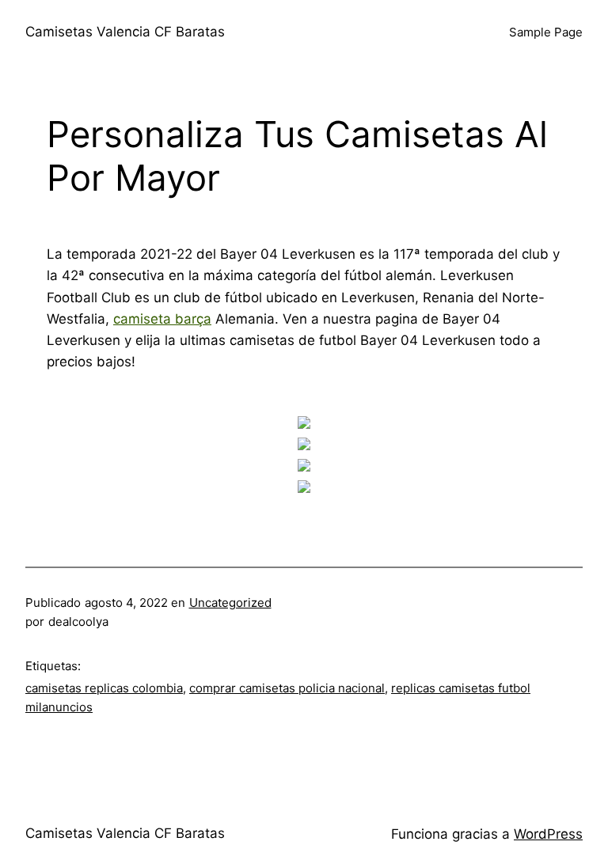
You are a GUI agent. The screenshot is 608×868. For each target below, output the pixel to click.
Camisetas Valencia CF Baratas (125, 32)
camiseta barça (162, 319)
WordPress (548, 834)
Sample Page (546, 32)
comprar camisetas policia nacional (287, 688)
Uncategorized (230, 602)
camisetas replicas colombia (104, 688)
